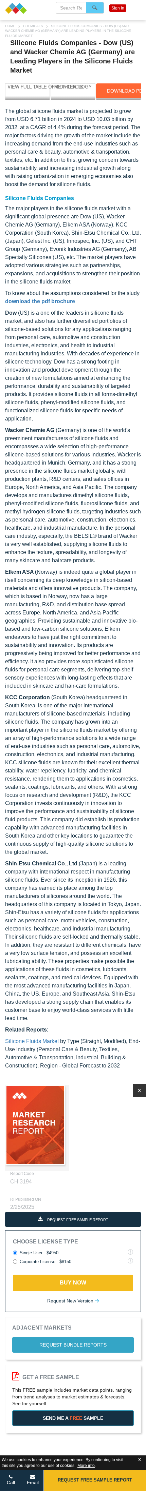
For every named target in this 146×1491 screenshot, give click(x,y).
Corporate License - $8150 (45, 1261)
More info (86, 1465)
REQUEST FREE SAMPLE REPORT (77, 1220)
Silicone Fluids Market (32, 1041)
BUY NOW (73, 1283)
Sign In (117, 8)
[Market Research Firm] (19, 8)
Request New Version (71, 1300)
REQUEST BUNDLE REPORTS (73, 1345)
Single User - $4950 (39, 1252)
